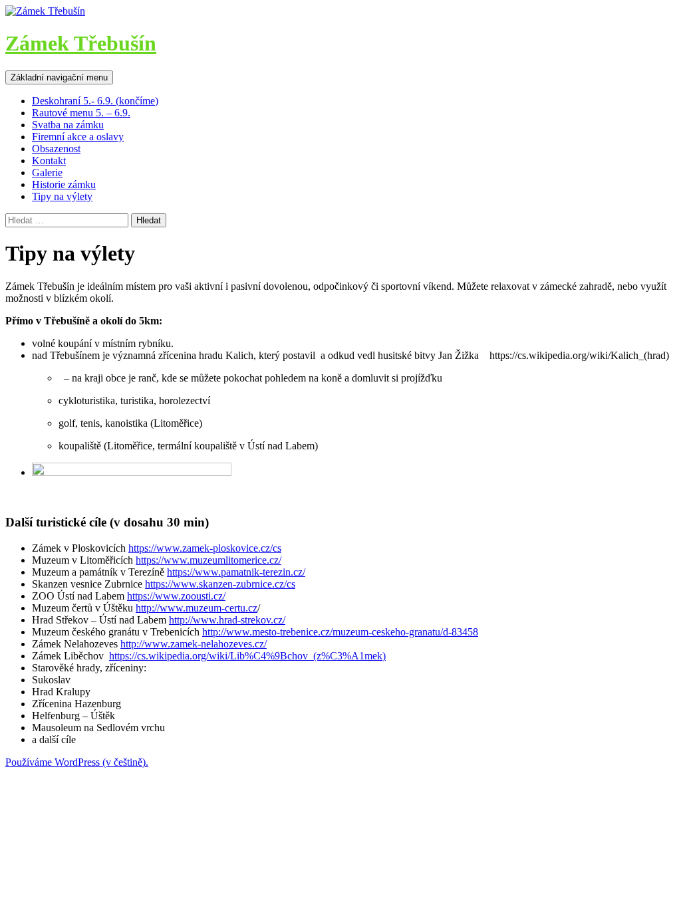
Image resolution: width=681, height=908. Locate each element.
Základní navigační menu (59, 77)
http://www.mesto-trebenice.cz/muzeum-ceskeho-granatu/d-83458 (340, 631)
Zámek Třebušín (80, 43)
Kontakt (49, 160)
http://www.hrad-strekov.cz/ (227, 619)
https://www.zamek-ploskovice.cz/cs (204, 548)
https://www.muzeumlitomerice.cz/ (208, 560)
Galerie (47, 172)
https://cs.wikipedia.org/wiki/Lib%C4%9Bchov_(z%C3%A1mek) (247, 655)
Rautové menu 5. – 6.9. (81, 112)
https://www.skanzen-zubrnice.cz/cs (220, 584)
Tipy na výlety (62, 196)
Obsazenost (56, 148)
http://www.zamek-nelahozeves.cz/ (193, 643)
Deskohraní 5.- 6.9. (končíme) (95, 100)
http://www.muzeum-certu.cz (196, 608)
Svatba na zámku (68, 124)
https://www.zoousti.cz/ (176, 596)
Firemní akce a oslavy (78, 136)
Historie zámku (64, 184)
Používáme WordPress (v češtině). (76, 762)
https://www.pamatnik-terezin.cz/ (236, 572)
